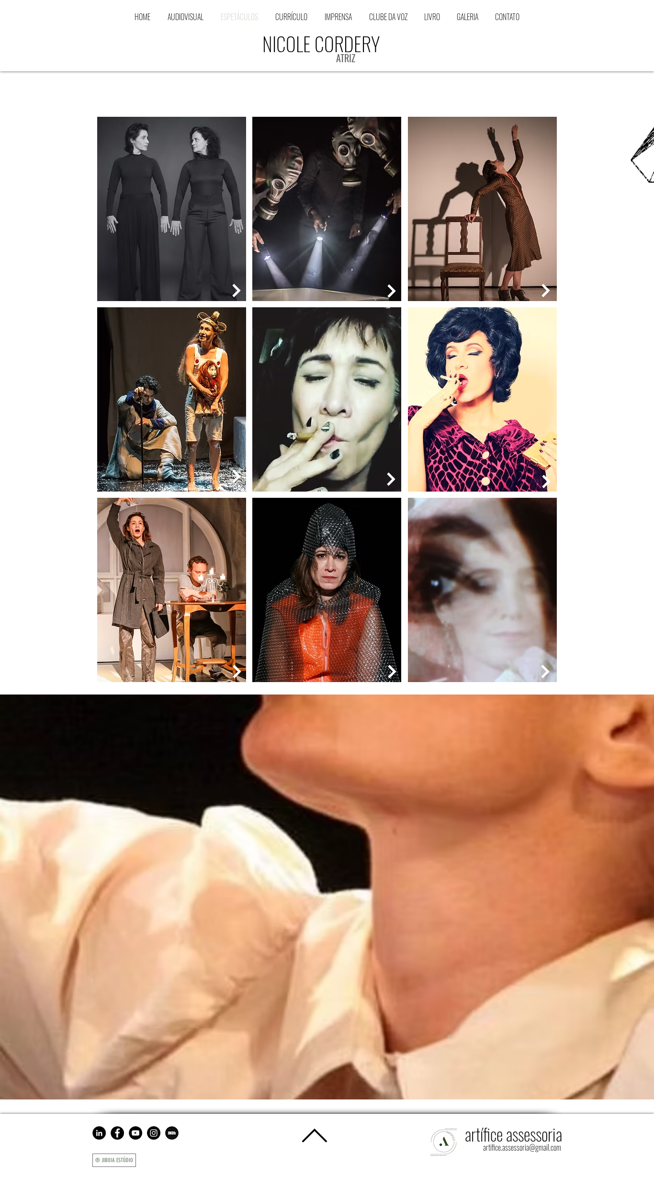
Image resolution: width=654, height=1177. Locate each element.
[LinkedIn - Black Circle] (99, 1133)
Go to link (113, 292)
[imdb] (172, 1133)
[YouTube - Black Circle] (135, 1133)
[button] (388, 16)
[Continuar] (391, 479)
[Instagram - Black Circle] (153, 1133)
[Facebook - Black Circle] (117, 1133)
